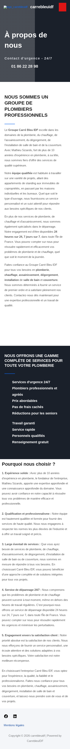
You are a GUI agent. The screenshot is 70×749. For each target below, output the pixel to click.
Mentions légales (14, 725)
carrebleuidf (41, 6)
